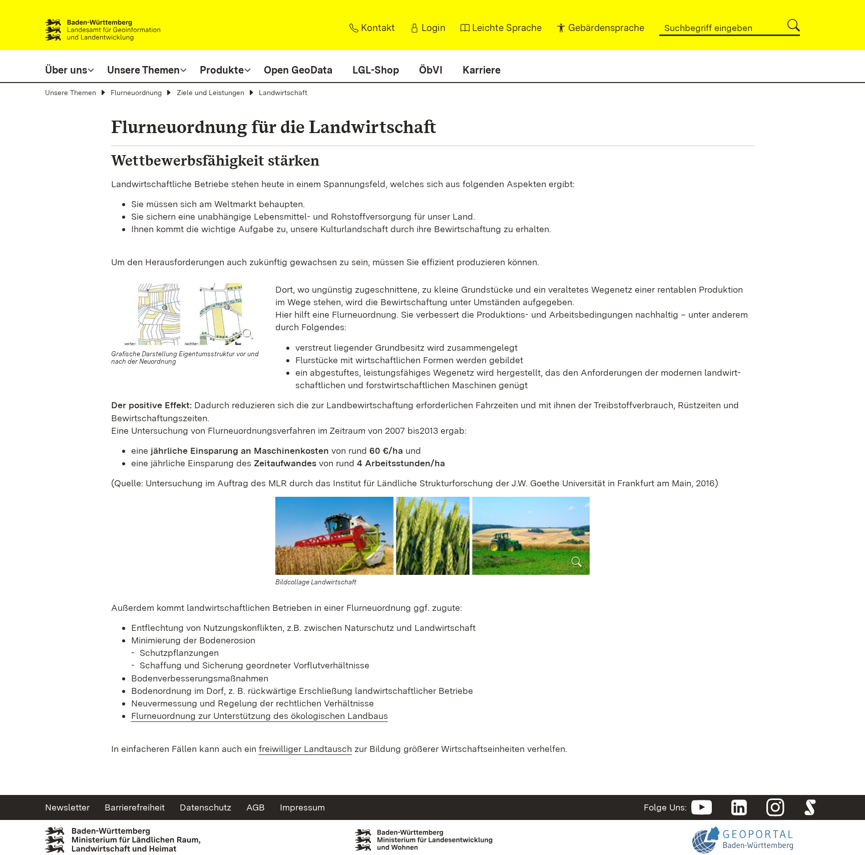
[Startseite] (102, 25)
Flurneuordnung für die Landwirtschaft (274, 127)
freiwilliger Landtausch (305, 748)
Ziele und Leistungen (210, 93)
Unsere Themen (70, 93)
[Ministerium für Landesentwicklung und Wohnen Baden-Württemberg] (432, 836)
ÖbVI (431, 70)
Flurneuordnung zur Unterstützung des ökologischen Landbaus (259, 715)
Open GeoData (298, 70)
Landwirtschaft (283, 93)
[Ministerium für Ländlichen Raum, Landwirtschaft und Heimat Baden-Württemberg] (122, 838)
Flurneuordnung (136, 93)
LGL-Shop (375, 70)
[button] (793, 25)
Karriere (482, 70)
